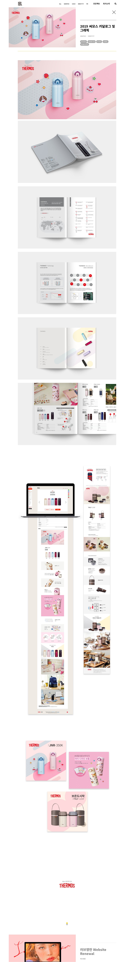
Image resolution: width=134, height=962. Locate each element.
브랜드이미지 (85, 44)
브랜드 (105, 41)
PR (87, 4)
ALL (60, 4)
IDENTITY (81, 4)
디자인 (99, 41)
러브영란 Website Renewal (93, 951)
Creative (84, 41)
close (114, 12)
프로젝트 (96, 4)
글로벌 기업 (92, 41)
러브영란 (83, 959)
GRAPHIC (66, 4)
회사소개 (106, 4)
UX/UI (73, 4)
